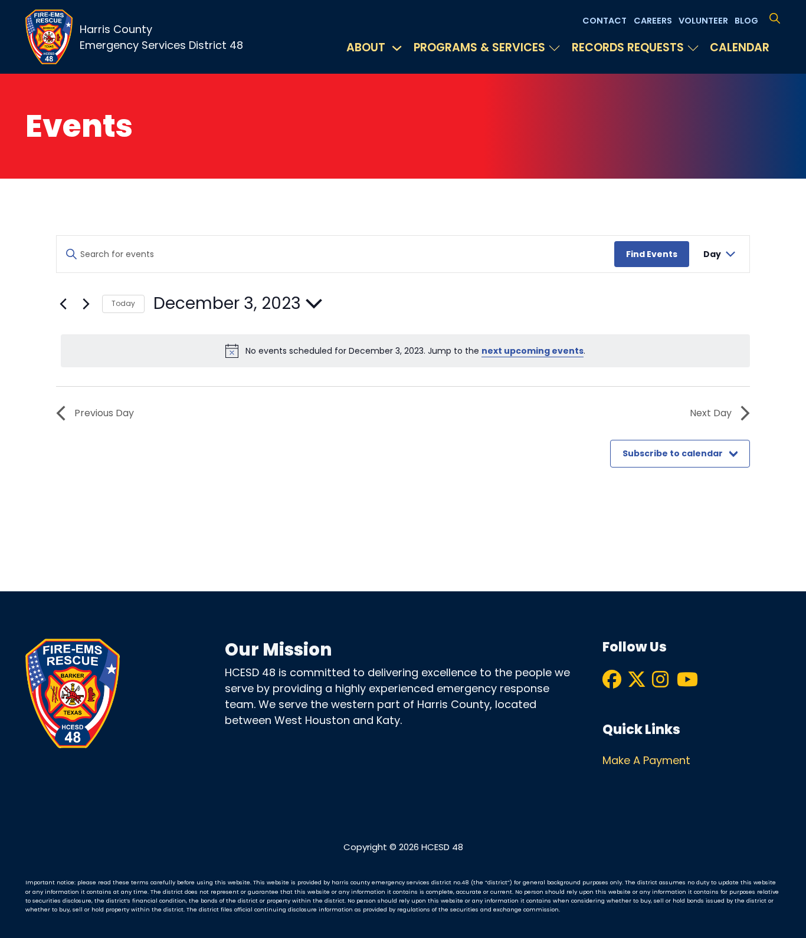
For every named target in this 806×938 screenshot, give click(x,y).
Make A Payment (646, 760)
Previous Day (104, 413)
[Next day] (86, 304)
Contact (604, 21)
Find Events (651, 254)
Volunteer (703, 21)
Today (123, 303)
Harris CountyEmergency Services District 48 (161, 37)
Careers (653, 21)
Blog (746, 21)
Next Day (711, 413)
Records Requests (628, 47)
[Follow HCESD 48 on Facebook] (609, 680)
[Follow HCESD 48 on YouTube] (684, 680)
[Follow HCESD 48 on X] (634, 680)
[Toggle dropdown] (396, 48)
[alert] (405, 350)
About (365, 47)
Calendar (739, 47)
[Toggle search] (774, 18)
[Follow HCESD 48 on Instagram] (659, 680)
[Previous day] (63, 304)
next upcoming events (532, 351)
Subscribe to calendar (672, 453)
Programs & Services (479, 47)
